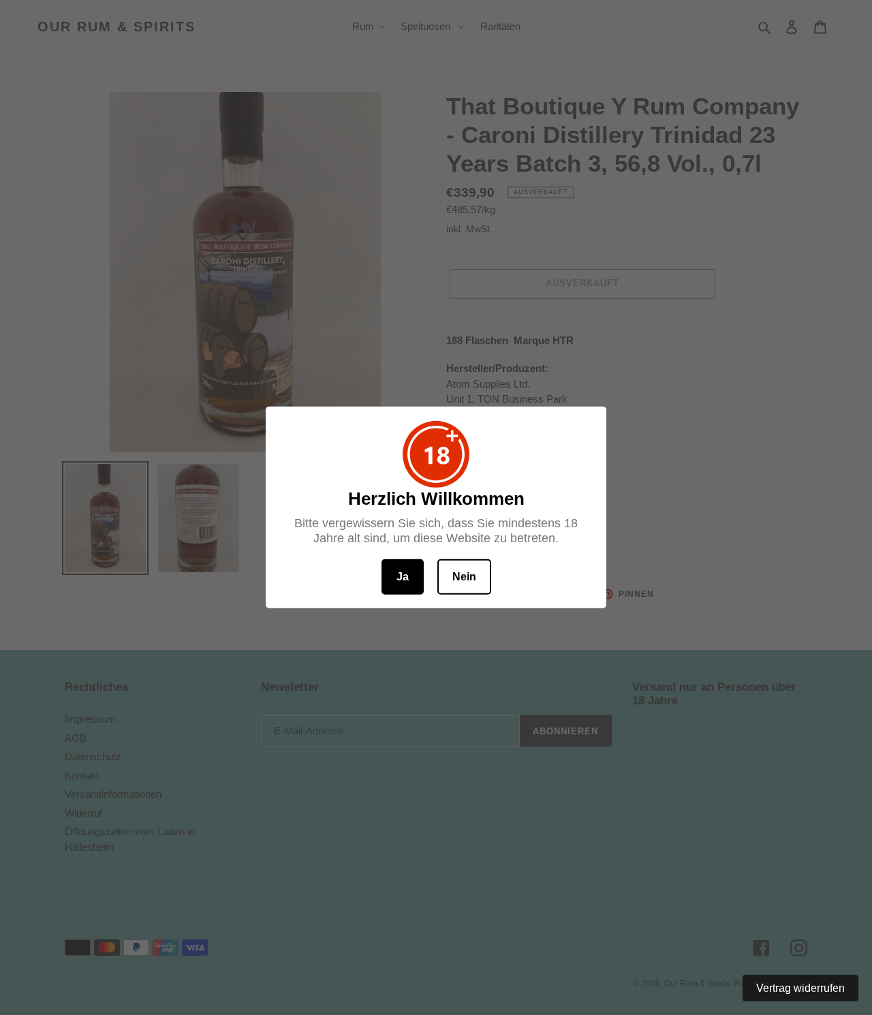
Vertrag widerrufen (800, 988)
